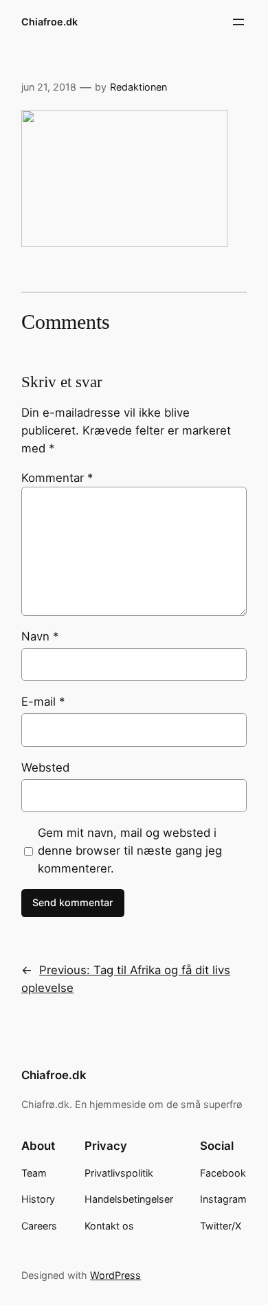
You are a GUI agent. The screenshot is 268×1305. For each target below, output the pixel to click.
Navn (39, 636)
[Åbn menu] (238, 22)
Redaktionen (138, 87)
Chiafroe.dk (49, 21)
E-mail (43, 701)
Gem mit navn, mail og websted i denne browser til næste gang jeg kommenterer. (130, 850)
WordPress (115, 1275)
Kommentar (57, 478)
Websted (45, 767)
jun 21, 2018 (48, 87)
